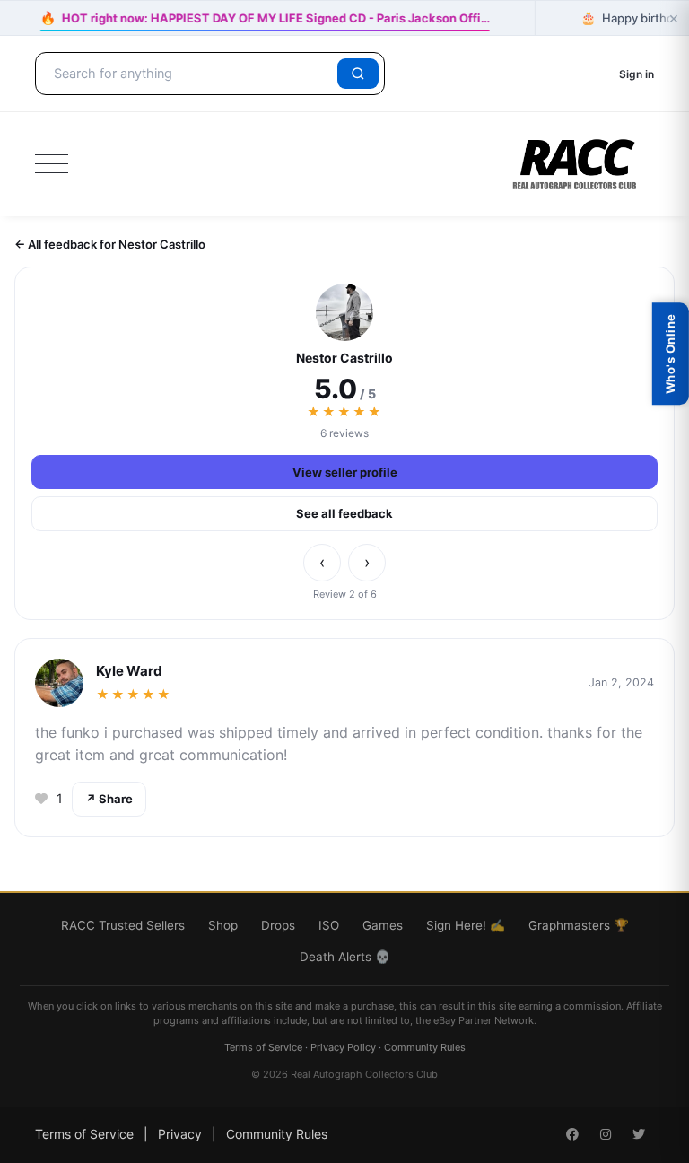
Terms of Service (263, 1047)
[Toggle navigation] (51, 164)
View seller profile (344, 472)
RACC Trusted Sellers (123, 925)
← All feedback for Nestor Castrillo (109, 244)
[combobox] (189, 73)
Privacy (180, 1133)
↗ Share (109, 798)
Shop (223, 925)
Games (382, 925)
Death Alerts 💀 (345, 956)
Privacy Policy (343, 1047)
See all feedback (344, 513)
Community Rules (425, 1047)
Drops (278, 925)
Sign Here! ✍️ (465, 925)
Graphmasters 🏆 (578, 925)
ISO (328, 925)
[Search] (358, 73)
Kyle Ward (129, 670)
